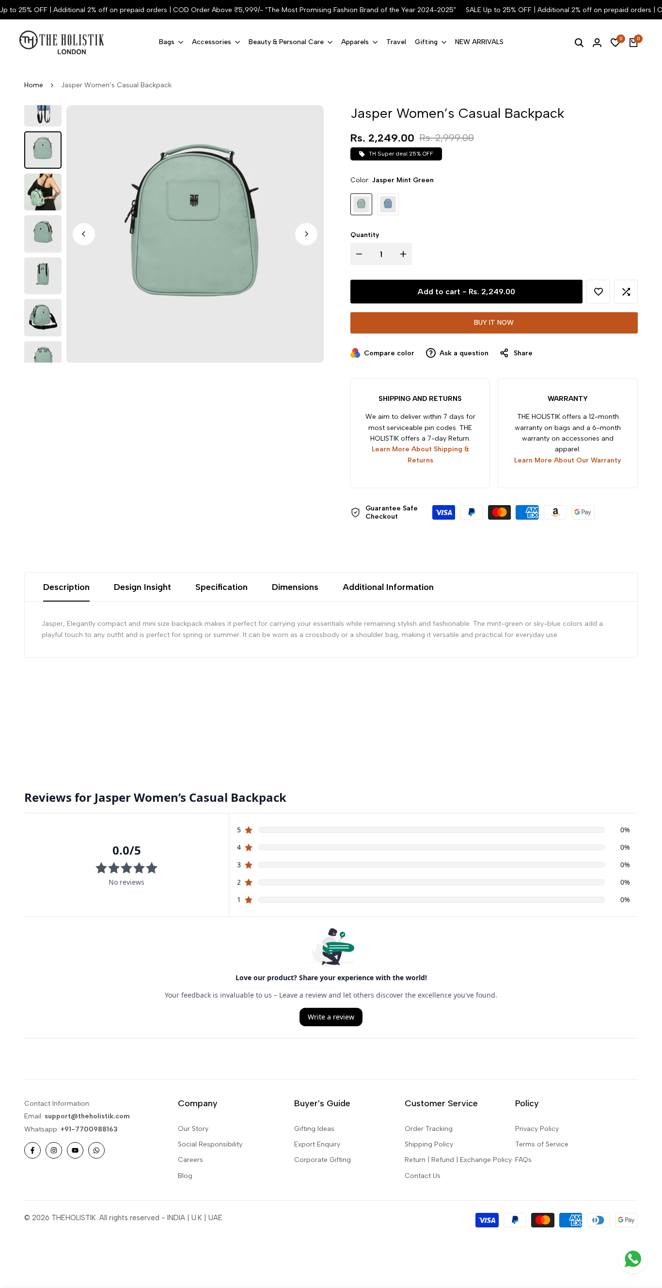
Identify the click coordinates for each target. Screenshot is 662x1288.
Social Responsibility (210, 1144)
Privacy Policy (537, 1129)
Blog (185, 1176)
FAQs (523, 1160)
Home (33, 85)
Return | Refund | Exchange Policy (458, 1160)
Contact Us (423, 1176)
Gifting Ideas (314, 1129)
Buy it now (494, 322)
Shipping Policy (429, 1144)
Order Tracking (429, 1129)
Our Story (193, 1129)
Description (66, 587)
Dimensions (295, 587)
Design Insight (142, 587)
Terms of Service (541, 1144)
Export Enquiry (317, 1144)
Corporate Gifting (322, 1160)
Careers (190, 1160)
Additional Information (388, 587)
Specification (221, 587)
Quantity (364, 235)
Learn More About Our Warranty (567, 460)
